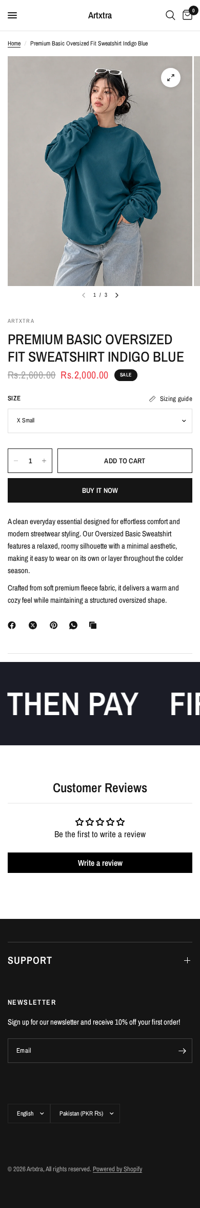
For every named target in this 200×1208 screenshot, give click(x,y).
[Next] (117, 295)
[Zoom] (171, 77)
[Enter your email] (182, 1050)
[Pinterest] (56, 625)
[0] (185, 15)
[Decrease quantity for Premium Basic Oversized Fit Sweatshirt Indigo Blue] (16, 460)
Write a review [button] (100, 862)
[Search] (170, 15)
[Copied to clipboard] (95, 625)
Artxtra (100, 15)
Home (14, 43)
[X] (35, 625)
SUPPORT (30, 960)
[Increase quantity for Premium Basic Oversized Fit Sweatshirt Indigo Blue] (44, 460)
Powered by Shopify (117, 1169)
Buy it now (100, 490)
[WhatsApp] (75, 625)
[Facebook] (14, 625)
